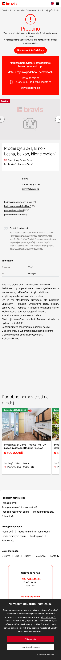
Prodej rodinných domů (14, 536)
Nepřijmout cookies (31, 647)
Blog (17, 555)
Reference (40, 555)
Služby (27, 555)
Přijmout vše (30, 639)
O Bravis (6, 555)
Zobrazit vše (8, 516)
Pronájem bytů (9, 502)
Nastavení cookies (45, 654)
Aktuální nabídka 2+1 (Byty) (30, 50)
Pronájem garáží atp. (43, 511)
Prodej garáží (36, 536)
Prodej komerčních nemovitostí (34, 531)
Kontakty (54, 555)
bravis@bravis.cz (30, 87)
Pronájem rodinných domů (15, 511)
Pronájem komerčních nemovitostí (19, 507)
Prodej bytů (7, 531)
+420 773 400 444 (30, 578)
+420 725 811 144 (24, 81)
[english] (52, 3)
